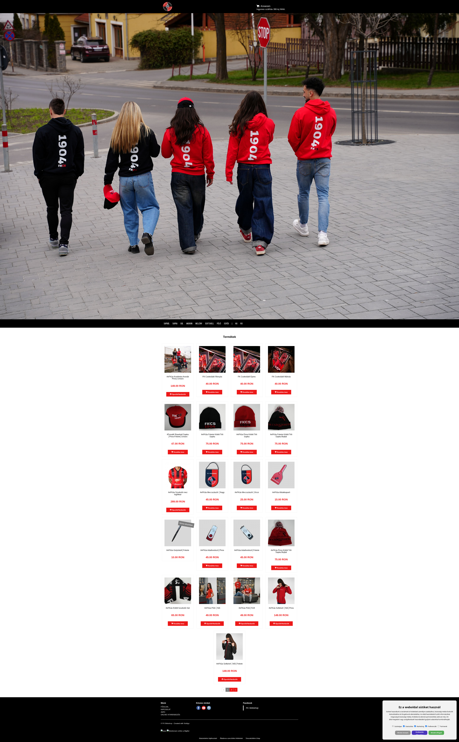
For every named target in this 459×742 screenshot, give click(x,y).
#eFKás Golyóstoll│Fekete (177, 550)
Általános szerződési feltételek (231, 738)
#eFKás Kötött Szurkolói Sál (178, 608)
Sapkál (166, 323)
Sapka (174, 323)
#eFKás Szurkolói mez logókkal (177, 493)
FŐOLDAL (165, 707)
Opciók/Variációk (179, 394)
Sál (181, 323)
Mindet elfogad (436, 733)
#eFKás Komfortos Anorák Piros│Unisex (178, 378)
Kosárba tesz (213, 392)
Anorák (189, 323)
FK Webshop (252, 708)
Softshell (209, 323)
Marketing (420, 726)
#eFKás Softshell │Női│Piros (281, 608)
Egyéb (226, 323)
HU (236, 323)
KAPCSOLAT (166, 709)
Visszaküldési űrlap (253, 738)
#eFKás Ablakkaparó (281, 492)
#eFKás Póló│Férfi (247, 608)
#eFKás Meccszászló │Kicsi (247, 492)
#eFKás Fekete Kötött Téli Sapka (212, 435)
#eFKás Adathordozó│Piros (212, 550)
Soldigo (186, 723)
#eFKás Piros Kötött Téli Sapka (246, 435)
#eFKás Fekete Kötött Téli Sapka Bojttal (281, 435)
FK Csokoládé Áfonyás (212, 377)
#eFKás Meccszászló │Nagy (212, 492)
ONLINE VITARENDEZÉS (170, 715)
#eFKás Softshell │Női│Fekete (229, 664)
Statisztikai (409, 726)
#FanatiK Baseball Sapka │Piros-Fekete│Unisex (178, 435)
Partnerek (443, 726)
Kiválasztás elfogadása (420, 733)
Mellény (198, 323)
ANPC (163, 712)
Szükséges (398, 726)
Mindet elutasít (402, 733)
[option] (229, 166)
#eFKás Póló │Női (212, 608)
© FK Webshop (166, 723)
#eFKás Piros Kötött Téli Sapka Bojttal (281, 551)
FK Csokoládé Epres (247, 377)
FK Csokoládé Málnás (281, 377)
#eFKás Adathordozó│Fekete (246, 550)
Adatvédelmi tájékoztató (208, 738)
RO (241, 323)
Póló (219, 323)
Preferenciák (432, 726)
